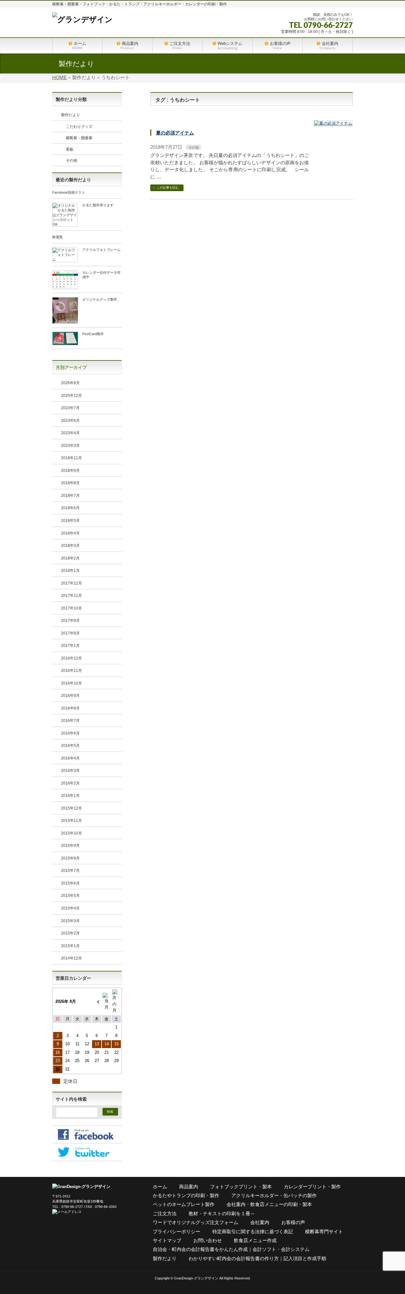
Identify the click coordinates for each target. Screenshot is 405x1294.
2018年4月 (70, 533)
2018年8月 (70, 483)
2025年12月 (71, 395)
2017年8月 (70, 633)
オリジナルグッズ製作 (99, 299)
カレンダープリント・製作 (312, 1186)
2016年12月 (71, 658)
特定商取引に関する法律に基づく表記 (252, 1231)
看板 (69, 149)
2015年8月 (70, 858)
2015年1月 (70, 946)
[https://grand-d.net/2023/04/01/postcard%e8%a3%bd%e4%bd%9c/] (65, 343)
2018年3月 (70, 545)
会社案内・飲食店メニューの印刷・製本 (269, 1204)
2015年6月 (70, 883)
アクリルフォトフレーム (101, 250)
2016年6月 (70, 733)
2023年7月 (70, 408)
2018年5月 (70, 520)
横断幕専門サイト (324, 1231)
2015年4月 (70, 908)
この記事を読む (168, 187)
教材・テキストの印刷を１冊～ (222, 1213)
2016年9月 (70, 695)
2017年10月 (71, 608)
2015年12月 (71, 808)
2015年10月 (71, 833)
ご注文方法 (165, 1213)
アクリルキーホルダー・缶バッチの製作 (274, 1195)
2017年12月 (71, 583)
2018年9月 (70, 470)
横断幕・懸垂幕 (79, 138)
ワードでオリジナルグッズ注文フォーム (195, 1222)
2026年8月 (70, 383)
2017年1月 (70, 645)
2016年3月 (70, 770)
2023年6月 (70, 420)
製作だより (70, 115)
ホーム (160, 1186)
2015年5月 (70, 895)
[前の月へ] (96, 1001)
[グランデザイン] (82, 19)
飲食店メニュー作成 (255, 1240)
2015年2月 (70, 933)
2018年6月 (70, 508)
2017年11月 (71, 595)
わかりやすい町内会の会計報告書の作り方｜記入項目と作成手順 (257, 1258)
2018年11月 (71, 458)
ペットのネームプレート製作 (184, 1204)
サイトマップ (167, 1240)
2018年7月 (70, 495)
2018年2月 (70, 558)
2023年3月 (70, 445)
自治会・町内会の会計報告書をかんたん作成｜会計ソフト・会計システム (231, 1249)
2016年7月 (70, 720)
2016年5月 (70, 745)
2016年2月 (70, 783)
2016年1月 (70, 795)
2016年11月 (71, 670)
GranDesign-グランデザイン (196, 1278)
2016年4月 (70, 758)
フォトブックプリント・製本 (241, 1186)
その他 (193, 147)
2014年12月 (71, 958)
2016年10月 (71, 683)
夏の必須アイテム (175, 132)
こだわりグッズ (79, 126)
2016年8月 (70, 708)
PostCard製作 (93, 334)
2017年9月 (70, 620)
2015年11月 (71, 820)
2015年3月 (70, 921)
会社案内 (259, 1222)
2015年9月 (70, 845)
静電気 (57, 237)
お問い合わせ (207, 1240)
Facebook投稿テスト (68, 192)
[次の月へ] (116, 1001)
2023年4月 (70, 433)
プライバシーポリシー (176, 1231)
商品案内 (188, 1186)
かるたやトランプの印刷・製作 (186, 1195)
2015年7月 (70, 870)
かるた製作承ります (98, 205)
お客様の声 (293, 1222)
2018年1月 (70, 570)
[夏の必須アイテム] (333, 123)
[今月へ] (106, 1001)
